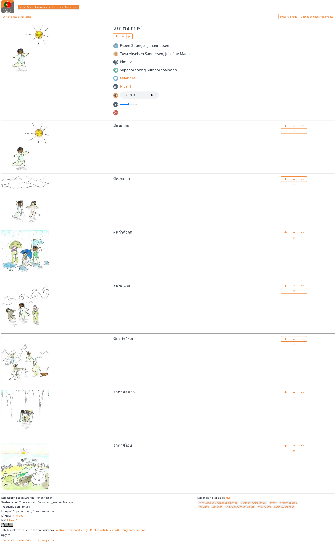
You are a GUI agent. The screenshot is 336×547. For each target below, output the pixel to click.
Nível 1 (126, 86)
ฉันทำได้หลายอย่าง (284, 507)
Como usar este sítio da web (49, 7)
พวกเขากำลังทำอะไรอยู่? (253, 503)
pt (129, 36)
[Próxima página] (116, 36)
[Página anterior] (285, 125)
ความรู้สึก (217, 507)
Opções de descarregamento (317, 16)
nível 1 (229, 497)
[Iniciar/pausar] (123, 36)
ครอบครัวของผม (288, 503)
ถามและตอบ (264, 507)
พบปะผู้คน (204, 507)
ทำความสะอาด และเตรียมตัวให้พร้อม (218, 503)
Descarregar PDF (44, 540)
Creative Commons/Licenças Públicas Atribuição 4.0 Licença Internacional (100, 530)
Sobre (30, 7)
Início (22, 7)
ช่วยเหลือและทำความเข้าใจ (239, 507)
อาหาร (273, 503)
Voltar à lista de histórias (17, 16)
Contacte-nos (71, 7)
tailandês (127, 77)
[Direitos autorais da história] (294, 445)
